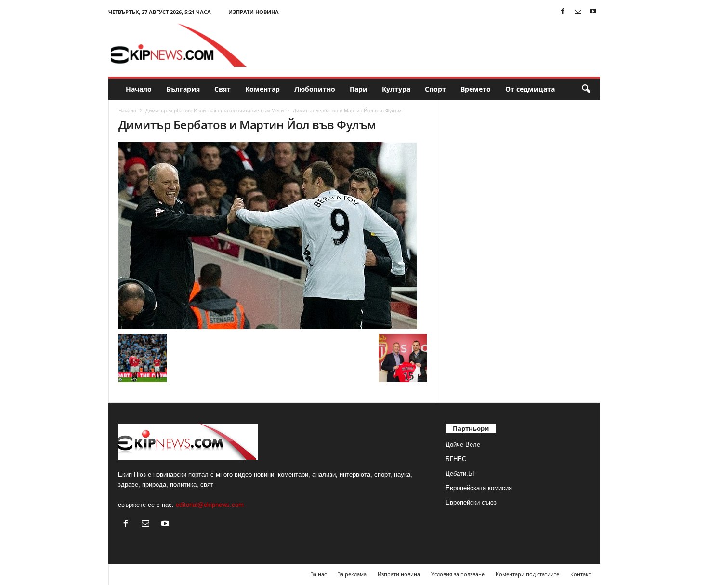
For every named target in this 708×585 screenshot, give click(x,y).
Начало (139, 88)
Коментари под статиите (527, 574)
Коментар (262, 88)
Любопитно (314, 88)
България (183, 88)
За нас (319, 574)
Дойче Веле (463, 444)
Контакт (580, 574)
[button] (585, 89)
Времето (475, 88)
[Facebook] (563, 12)
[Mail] (578, 12)
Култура (396, 88)
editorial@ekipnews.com (210, 504)
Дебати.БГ (461, 473)
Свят (222, 88)
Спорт (435, 88)
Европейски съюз (471, 502)
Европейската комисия (479, 488)
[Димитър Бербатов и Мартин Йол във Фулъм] (272, 235)
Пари (358, 88)
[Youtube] (593, 12)
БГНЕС (456, 459)
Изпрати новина (253, 11)
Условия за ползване (458, 574)
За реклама (352, 574)
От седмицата (530, 88)
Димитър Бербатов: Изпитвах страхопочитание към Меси (214, 110)
